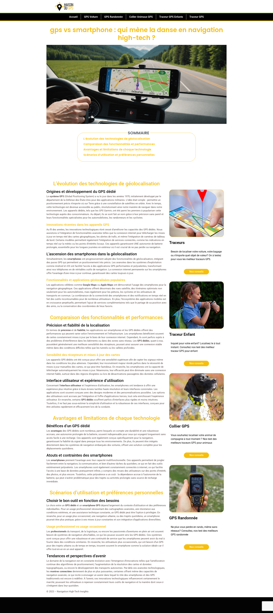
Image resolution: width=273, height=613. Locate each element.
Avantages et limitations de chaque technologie (117, 149)
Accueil (73, 16)
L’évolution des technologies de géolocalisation (116, 139)
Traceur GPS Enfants (171, 16)
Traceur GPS (196, 16)
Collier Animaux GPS (141, 16)
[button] (194, 135)
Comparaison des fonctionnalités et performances (119, 144)
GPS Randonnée (113, 16)
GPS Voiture (91, 16)
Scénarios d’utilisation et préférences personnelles (119, 155)
